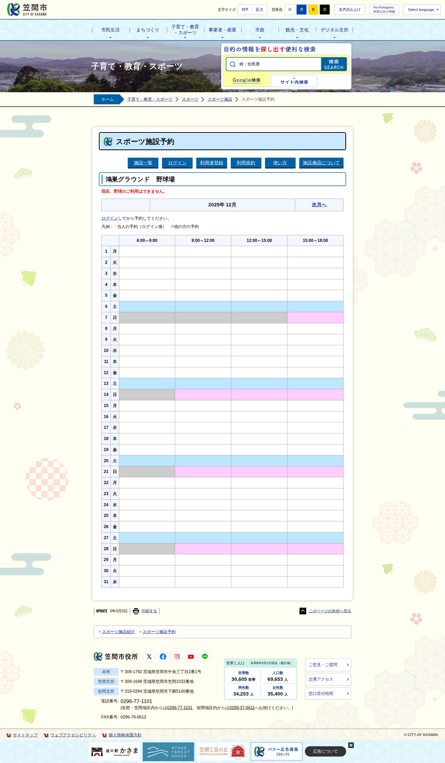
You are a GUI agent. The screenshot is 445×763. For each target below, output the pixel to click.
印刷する (149, 611)
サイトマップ (25, 735)
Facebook (163, 657)
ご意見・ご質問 (323, 665)
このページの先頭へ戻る (330, 611)
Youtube (191, 657)
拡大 (259, 9)
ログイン (177, 162)
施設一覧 (143, 162)
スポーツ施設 (220, 99)
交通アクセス (321, 679)
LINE (205, 657)
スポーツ (190, 99)
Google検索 (246, 80)
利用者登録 (211, 162)
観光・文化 (297, 29)
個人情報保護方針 (125, 735)
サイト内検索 (294, 81)
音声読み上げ (350, 9)
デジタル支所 (334, 29)
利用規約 (246, 162)
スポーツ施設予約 (159, 632)
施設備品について (321, 162)
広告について (325, 751)
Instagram (177, 657)
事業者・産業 (222, 29)
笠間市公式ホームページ (27, 9)
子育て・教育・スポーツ (185, 29)
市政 (259, 29)
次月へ (319, 204)
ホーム (107, 99)
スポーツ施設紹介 (118, 632)
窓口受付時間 (321, 693)
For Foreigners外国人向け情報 (384, 9)
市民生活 (110, 29)
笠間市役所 (116, 656)
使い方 (280, 162)
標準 (245, 9)
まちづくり (147, 29)
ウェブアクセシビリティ (73, 735)
